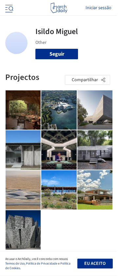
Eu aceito (95, 263)
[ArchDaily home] (58, 8)
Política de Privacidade (41, 263)
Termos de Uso (15, 263)
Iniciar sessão (98, 8)
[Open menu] (8, 7)
